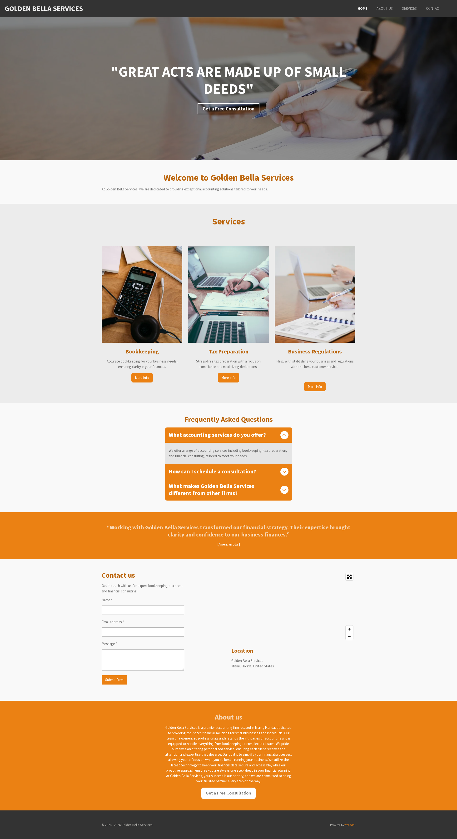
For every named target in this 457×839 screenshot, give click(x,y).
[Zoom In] (349, 629)
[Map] (293, 606)
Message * (109, 643)
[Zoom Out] (349, 636)
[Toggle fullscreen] (349, 576)
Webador (349, 825)
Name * (107, 600)
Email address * (113, 622)
